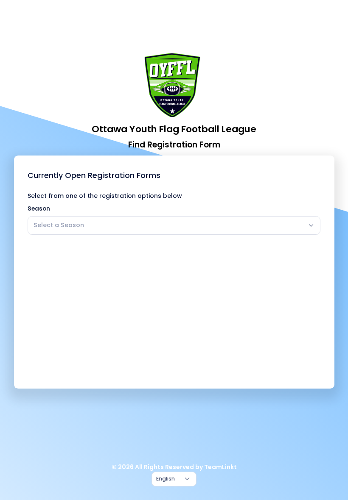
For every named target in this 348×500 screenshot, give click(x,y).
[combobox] (174, 225)
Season (39, 209)
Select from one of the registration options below (105, 196)
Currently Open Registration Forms (94, 175)
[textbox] (59, 225)
